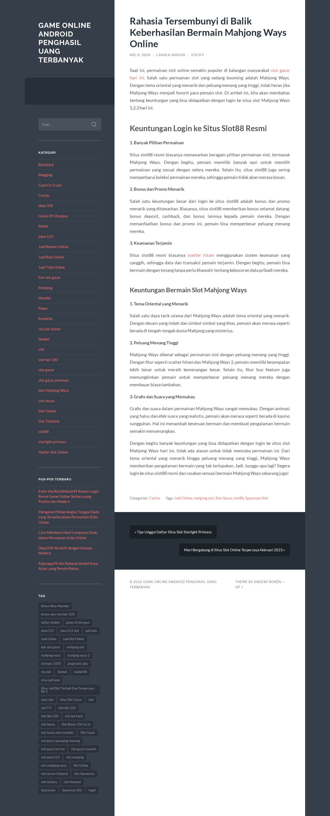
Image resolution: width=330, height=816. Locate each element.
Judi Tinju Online (51, 267)
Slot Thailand (48, 421)
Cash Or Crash (50, 185)
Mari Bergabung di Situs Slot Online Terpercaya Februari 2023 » (234, 550)
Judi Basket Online (53, 246)
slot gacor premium (53, 380)
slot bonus (48, 724)
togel (92, 790)
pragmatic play (78, 663)
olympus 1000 (51, 663)
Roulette (45, 318)
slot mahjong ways (54, 765)
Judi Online (48, 639)
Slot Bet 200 (49, 716)
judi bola (91, 631)
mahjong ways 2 (78, 655)
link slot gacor (49, 277)
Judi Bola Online (51, 257)
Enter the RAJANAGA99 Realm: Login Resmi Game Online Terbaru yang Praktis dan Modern (68, 496)
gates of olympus (78, 622)
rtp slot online (49, 329)
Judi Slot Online (73, 639)
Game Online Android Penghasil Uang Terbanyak (64, 42)
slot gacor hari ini (53, 749)
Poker (43, 308)
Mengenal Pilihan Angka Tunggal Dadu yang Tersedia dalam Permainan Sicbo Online (68, 517)
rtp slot (46, 672)
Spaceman (48, 790)
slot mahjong (75, 757)
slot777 (46, 708)
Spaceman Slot (72, 790)
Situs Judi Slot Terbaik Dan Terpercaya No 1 (67, 689)
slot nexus (46, 401)
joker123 (45, 236)
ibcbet (43, 226)
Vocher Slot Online (53, 452)
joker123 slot (69, 631)
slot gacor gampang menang (60, 741)
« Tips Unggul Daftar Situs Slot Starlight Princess (173, 532)
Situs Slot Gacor (71, 700)
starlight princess (52, 441)
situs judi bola (50, 680)
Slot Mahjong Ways (53, 390)
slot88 (43, 431)
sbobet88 (80, 672)
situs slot (47, 700)
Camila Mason (170, 55)
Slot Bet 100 (67, 708)
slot (41, 349)
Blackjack (46, 164)
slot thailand (72, 782)
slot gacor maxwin (83, 749)
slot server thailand (54, 774)
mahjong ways (51, 655)
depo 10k (45, 205)
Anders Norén (267, 582)
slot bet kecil (73, 716)
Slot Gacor (87, 732)
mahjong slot (75, 647)
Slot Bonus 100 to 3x (76, 724)
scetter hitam (201, 255)
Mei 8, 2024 (140, 55)
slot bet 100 (48, 359)
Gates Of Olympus (53, 216)
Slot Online (47, 411)
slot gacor (46, 370)
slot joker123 (50, 757)
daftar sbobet (50, 622)
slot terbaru (49, 782)
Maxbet (44, 298)
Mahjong (45, 288)
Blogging (45, 175)
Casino (43, 195)
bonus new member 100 (58, 614)
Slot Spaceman (84, 774)
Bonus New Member (55, 606)
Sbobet (44, 339)
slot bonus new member (57, 732)
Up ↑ (239, 587)
